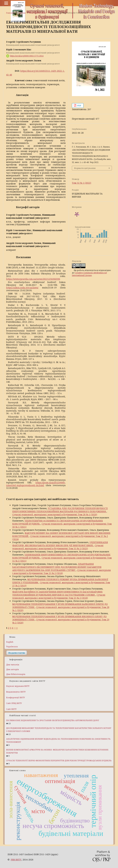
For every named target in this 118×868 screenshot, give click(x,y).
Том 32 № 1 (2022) (37, 12)
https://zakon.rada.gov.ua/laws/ (22, 287)
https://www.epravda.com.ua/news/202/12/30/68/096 (33, 278)
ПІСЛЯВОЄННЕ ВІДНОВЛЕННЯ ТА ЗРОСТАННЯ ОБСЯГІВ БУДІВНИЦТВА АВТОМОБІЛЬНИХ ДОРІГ (52, 720)
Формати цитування (85, 168)
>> (16, 627)
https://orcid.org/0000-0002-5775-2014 (26, 56)
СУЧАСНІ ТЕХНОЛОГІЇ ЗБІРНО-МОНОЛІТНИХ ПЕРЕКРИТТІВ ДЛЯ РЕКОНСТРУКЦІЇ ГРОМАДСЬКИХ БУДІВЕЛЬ (59, 760)
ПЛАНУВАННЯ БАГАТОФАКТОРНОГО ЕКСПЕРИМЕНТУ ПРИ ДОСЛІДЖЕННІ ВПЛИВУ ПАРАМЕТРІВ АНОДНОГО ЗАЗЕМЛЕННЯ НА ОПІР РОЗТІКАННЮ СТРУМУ (56, 567)
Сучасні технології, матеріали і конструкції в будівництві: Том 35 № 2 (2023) (57, 547)
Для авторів (12, 669)
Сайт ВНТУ (11, 709)
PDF (79, 105)
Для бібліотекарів (15, 674)
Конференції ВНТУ (15, 697)
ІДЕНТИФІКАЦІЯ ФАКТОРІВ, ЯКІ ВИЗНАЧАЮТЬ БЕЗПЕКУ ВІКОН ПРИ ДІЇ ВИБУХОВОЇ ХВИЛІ (60, 544)
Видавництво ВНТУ (16, 692)
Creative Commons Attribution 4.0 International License (89, 274)
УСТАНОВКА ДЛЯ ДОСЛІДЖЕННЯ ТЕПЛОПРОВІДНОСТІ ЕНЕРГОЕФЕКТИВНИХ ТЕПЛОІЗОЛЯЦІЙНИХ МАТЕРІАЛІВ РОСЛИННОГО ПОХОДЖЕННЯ (60, 510)
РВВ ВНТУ (16, 859)
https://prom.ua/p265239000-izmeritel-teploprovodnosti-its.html (36, 484)
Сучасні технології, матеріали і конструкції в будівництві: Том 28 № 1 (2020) (54, 514)
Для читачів (12, 664)
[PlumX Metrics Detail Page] (77, 214)
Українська (12, 646)
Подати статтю (16, 652)
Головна (10, 12)
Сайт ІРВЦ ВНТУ (14, 703)
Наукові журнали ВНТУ (18, 686)
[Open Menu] (6, 3)
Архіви (22, 12)
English (9, 642)
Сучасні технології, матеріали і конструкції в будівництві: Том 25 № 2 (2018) (61, 572)
